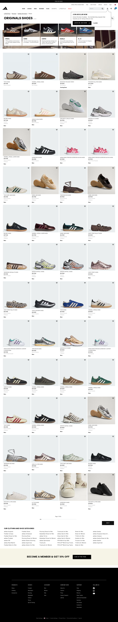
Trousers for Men (80, 540)
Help (78, 588)
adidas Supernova (27, 543)
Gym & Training (31, 602)
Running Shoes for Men (46, 531)
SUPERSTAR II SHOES (64, 502)
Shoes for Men (79, 531)
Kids (45, 592)
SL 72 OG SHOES (35, 502)
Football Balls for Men (10, 545)
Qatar (47, 618)
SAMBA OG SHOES (8, 387)
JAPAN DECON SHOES (36, 348)
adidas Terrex (43, 536)
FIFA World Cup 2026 (63, 540)
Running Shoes (26, 536)
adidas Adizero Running (28, 540)
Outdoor (30, 597)
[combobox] (96, 8)
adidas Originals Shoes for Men (101, 534)
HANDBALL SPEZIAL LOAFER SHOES (12, 156)
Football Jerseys (8, 534)
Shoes (30, 13)
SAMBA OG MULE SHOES (37, 119)
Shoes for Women (80, 534)
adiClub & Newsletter (81, 597)
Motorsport (30, 590)
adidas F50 (7, 540)
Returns (78, 592)
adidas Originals (22, 13)
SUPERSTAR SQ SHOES (37, 157)
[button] (23, 9)
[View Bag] (115, 8)
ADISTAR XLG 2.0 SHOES (93, 118)
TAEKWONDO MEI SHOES (65, 195)
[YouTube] (94, 593)
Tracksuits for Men (62, 531)
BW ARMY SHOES (7, 118)
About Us (62, 588)
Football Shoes (26, 531)
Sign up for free (80, 556)
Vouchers (79, 600)
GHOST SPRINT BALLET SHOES (95, 233)
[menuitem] (23, 9)
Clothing (13, 590)
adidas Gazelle (97, 540)
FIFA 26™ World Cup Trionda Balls (65, 543)
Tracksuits (43, 543)
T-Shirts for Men (79, 536)
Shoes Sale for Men (62, 536)
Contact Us (79, 605)
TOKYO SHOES (63, 310)
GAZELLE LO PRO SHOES (37, 464)
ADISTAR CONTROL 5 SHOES (38, 271)
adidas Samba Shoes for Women (101, 538)
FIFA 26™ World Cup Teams (65, 545)
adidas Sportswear (45, 540)
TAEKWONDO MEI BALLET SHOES (11, 272)
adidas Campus (97, 536)
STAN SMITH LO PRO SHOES (10, 501)
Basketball (30, 595)
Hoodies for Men (79, 538)
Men (45, 588)
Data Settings (39, 618)
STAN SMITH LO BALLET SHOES (67, 118)
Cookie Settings (53, 618)
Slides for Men (79, 545)
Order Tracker (80, 595)
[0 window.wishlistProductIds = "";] (111, 8)
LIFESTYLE (7, 13)
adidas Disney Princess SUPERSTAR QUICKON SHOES (72, 157)
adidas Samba (97, 531)
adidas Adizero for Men (28, 545)
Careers (62, 590)
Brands (14, 13)
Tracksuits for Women (46, 545)
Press (61, 592)
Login (110, 4)
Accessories (14, 592)
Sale (45, 595)
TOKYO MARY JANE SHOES (9, 195)
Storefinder (79, 607)
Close (95, 23)
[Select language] (115, 5)
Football (30, 588)
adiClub (62, 597)
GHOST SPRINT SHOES (93, 272)
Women (46, 590)
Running (30, 592)
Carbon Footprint (64, 595)
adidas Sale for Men (62, 534)
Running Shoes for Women (29, 538)
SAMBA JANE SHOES (36, 195)
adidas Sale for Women (63, 538)
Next (108, 523)
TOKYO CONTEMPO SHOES (38, 310)
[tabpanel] (59, 290)
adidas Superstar (98, 543)
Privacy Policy (62, 618)
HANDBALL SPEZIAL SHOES (94, 310)
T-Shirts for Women (80, 543)
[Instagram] (94, 590)
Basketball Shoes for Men (47, 534)
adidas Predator (8, 538)
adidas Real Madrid (9, 543)
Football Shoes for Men (10, 536)
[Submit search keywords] (102, 8)
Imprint (80, 618)
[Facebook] (94, 588)
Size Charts (79, 602)
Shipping (79, 590)
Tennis (29, 600)
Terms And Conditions (72, 618)
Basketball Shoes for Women (48, 538)
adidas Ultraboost (27, 534)
